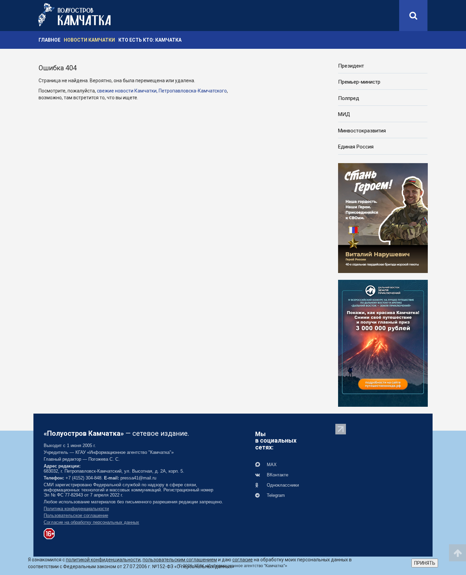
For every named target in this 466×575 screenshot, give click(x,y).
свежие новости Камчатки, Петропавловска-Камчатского (162, 91)
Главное (49, 40)
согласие (242, 559)
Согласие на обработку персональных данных (91, 522)
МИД (344, 114)
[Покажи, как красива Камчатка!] (383, 342)
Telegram (275, 495)
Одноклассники (282, 485)
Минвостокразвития (362, 131)
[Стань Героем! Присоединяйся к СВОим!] (383, 217)
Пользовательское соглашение (76, 515)
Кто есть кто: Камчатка (149, 40)
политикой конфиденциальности (103, 559)
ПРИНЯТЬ (424, 563)
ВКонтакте (276, 474)
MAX (271, 464)
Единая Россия (356, 147)
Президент (351, 66)
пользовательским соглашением (180, 559)
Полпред (348, 98)
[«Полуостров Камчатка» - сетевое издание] (74, 14)
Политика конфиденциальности (76, 508)
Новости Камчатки (89, 40)
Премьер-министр (359, 82)
